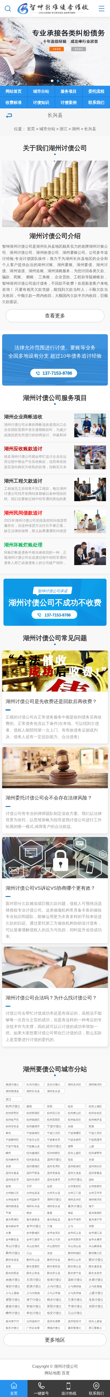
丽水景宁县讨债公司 (74, 1273)
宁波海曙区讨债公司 (74, 1133)
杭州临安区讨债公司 (74, 1120)
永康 (8, 1232)
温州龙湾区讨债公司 (53, 1167)
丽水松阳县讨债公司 (12, 1273)
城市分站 (47, 128)
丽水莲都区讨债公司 (33, 1267)
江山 (29, 1253)
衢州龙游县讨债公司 (12, 1260)
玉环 (29, 1186)
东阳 (91, 1226)
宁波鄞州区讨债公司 (12, 1140)
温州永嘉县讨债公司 (12, 1173)
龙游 (49, 1253)
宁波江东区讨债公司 (95, 1133)
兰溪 (49, 1226)
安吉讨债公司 (53, 1085)
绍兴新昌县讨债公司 (33, 1160)
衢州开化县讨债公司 (53, 1260)
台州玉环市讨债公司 (95, 1193)
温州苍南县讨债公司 (53, 1173)
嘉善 (49, 1212)
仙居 (49, 1186)
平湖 (8, 1212)
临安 (70, 1106)
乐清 (91, 1159)
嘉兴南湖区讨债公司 (95, 1213)
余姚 (70, 1126)
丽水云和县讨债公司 (33, 1273)
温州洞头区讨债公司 (95, 1167)
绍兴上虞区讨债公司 (74, 1153)
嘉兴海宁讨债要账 (12, 1322)
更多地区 (55, 1340)
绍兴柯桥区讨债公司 (53, 1153)
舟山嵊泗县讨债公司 (95, 1246)
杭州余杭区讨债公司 (95, 1113)
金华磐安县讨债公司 (12, 1240)
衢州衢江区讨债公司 (95, 1253)
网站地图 (53, 1373)
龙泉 (8, 1266)
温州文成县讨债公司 (74, 1173)
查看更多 (55, 315)
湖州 (76, 128)
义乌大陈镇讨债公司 (33, 1293)
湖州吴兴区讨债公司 (74, 1085)
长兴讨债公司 (33, 1085)
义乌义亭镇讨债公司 (53, 1293)
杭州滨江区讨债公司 (53, 1113)
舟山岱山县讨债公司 (74, 1246)
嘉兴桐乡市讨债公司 (12, 1226)
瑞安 (70, 1159)
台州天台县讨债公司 (53, 1193)
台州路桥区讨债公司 (95, 1186)
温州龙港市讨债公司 (53, 1180)
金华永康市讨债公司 (95, 1240)
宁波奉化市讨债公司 (53, 1140)
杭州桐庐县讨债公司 (95, 1120)
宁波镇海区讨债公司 (33, 1133)
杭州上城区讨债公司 (95, 1107)
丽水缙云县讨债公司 (74, 1267)
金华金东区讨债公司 (53, 1233)
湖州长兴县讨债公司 (33, 1091)
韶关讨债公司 (12, 1328)
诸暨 (70, 1146)
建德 (29, 1106)
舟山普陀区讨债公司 (53, 1246)
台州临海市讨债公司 (12, 1200)
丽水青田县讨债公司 (53, 1267)
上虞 (91, 1146)
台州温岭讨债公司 (33, 1322)
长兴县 (90, 128)
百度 (66, 1373)
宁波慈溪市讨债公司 (95, 1140)
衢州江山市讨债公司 (74, 1260)
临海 (8, 1186)
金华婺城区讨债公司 (33, 1233)
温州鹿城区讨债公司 (33, 1167)
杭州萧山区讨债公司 (74, 1113)
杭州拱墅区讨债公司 (12, 1113)
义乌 (70, 1226)
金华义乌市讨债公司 (53, 1240)
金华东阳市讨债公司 (74, 1240)
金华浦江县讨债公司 (95, 1233)
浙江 (64, 128)
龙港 (8, 1166)
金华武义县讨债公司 (74, 1233)
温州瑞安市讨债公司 (12, 1180)
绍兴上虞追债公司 (95, 1322)
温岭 (91, 1179)
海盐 (70, 1212)
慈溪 (91, 1126)
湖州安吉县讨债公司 (53, 1091)
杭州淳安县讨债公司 (12, 1127)
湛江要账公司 (95, 1328)
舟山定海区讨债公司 (33, 1246)
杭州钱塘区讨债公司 (33, 1120)
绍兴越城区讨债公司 (33, 1153)
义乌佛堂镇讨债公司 (74, 1287)
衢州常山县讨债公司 (33, 1260)
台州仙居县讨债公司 (33, 1193)
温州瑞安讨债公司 (74, 1322)
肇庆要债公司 (74, 1328)
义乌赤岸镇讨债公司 (74, 1293)
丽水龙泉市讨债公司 (95, 1273)
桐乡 (29, 1212)
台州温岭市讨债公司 (33, 1200)
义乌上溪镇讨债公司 (12, 1293)
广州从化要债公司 (33, 1328)
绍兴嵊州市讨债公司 (12, 1160)
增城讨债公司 (53, 1328)
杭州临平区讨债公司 (12, 1120)
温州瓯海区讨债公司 (74, 1167)
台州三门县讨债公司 (74, 1193)
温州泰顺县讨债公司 (95, 1173)
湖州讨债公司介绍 (55, 235)
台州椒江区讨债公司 (12, 1193)
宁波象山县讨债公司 (33, 1147)
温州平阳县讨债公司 (33, 1173)
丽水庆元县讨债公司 (53, 1273)
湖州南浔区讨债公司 (95, 1085)
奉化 (8, 1133)
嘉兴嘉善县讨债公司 (33, 1220)
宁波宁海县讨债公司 (12, 1147)
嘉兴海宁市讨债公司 (95, 1220)
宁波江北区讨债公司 (53, 1133)
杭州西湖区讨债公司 (33, 1113)
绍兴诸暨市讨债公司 (95, 1153)
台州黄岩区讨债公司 (74, 1186)
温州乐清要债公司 (53, 1322)
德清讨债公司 (12, 1085)
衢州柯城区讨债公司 (74, 1253)
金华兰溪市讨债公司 (33, 1240)
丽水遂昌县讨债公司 (95, 1267)
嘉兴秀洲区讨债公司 (12, 1220)
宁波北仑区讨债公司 (33, 1140)
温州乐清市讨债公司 (33, 1180)
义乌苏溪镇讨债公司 (95, 1287)
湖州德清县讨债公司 (12, 1091)
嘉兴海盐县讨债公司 (53, 1220)
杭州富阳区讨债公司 (53, 1120)
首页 (31, 128)
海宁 (91, 1206)
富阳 (49, 1106)
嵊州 (8, 1152)
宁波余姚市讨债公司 (74, 1140)
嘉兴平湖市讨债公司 (74, 1220)
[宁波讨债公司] (55, 7)
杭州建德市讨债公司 (33, 1127)
